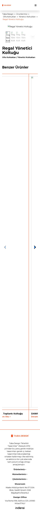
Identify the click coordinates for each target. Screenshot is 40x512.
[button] (34, 34)
